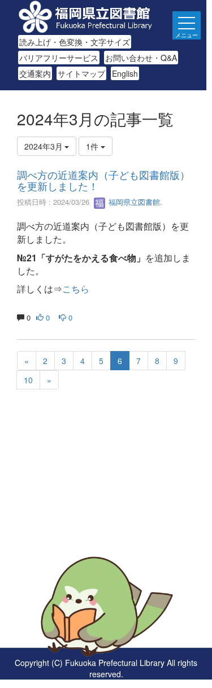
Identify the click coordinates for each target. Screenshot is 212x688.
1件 (93, 146)
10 (28, 379)
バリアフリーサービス (58, 57)
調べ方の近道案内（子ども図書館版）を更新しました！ (103, 180)
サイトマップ (81, 73)
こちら (75, 288)
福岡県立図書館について (60, 539)
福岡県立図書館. (134, 201)
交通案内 (35, 73)
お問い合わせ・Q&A (141, 57)
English (125, 73)
